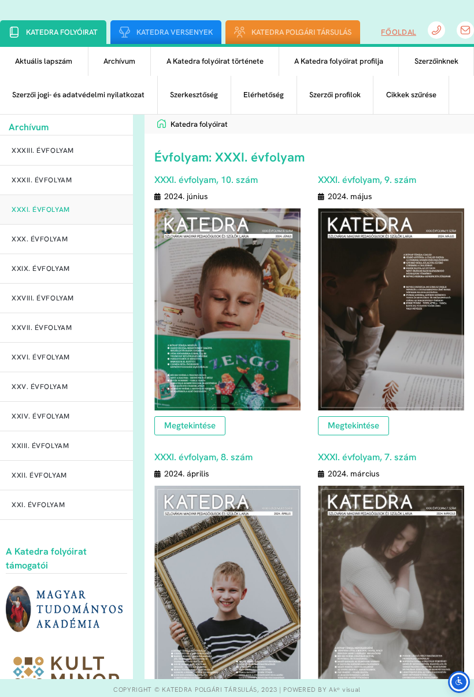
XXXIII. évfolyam (43, 150)
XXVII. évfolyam (42, 327)
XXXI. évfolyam (41, 209)
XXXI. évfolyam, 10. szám (206, 180)
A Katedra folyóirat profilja (338, 61)
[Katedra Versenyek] (124, 32)
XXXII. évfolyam (42, 180)
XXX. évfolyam (40, 239)
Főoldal (398, 32)
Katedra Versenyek (174, 32)
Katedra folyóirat (62, 32)
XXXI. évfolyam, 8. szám (203, 457)
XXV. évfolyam (40, 386)
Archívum (119, 61)
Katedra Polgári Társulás (301, 32)
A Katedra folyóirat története (215, 61)
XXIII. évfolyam (40, 445)
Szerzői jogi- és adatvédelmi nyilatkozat (78, 95)
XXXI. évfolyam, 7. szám (367, 457)
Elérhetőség (263, 95)
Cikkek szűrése (411, 95)
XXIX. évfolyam (41, 268)
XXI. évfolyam (38, 504)
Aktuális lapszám (43, 61)
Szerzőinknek (436, 61)
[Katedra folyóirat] (14, 32)
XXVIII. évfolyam (43, 298)
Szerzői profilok (335, 95)
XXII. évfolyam (39, 475)
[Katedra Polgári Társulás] (239, 32)
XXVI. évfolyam (41, 357)
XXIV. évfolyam (41, 416)
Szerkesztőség (194, 95)
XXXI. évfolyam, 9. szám (367, 180)
